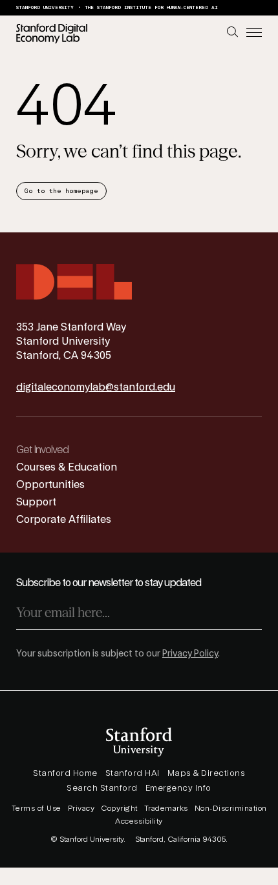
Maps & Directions (206, 773)
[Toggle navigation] (254, 33)
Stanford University (45, 7)
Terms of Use (36, 808)
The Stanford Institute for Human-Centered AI (151, 7)
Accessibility (139, 821)
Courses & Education (66, 467)
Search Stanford (102, 788)
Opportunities (50, 485)
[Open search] (232, 32)
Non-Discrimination (231, 808)
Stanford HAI (132, 773)
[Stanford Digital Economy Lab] (51, 33)
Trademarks (166, 808)
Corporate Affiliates (63, 519)
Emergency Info (178, 788)
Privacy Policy (190, 653)
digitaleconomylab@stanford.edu (95, 387)
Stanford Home (65, 773)
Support (36, 502)
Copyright (119, 808)
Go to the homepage (61, 191)
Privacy (81, 808)
